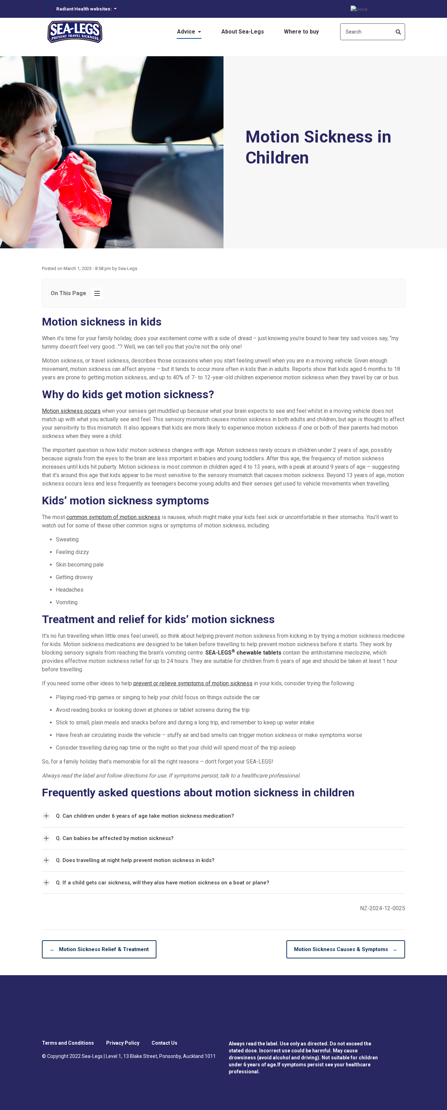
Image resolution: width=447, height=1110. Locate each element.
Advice (187, 31)
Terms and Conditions (68, 1043)
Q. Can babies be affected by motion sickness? (115, 838)
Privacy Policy (122, 1043)
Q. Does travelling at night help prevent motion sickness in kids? (135, 860)
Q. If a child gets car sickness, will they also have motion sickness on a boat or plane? (162, 882)
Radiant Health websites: (84, 9)
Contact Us (164, 1043)
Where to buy (301, 31)
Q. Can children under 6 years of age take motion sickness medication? (145, 816)
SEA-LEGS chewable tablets (243, 652)
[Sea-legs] (75, 32)
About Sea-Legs (242, 31)
